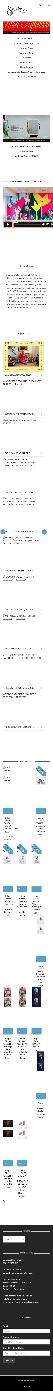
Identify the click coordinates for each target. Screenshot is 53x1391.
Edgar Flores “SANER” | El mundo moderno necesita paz (40, 974)
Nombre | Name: (11, 1337)
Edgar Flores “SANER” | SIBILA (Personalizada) (10, 823)
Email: (6, 1326)
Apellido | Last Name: (13, 1348)
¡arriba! (25, 1386)
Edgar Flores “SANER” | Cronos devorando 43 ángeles (22, 904)
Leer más (7, 810)
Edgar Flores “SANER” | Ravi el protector (40, 1108)
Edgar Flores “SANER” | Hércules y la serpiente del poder (8, 904)
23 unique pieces (26, 151)
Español (7, 1239)
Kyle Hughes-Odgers (22, 1193)
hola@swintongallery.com (21, 1273)
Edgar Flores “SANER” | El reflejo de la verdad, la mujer (22, 1046)
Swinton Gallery (29, 1380)
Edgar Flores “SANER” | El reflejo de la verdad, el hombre (8, 1046)
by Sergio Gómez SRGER (27, 156)
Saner (8, 832)
